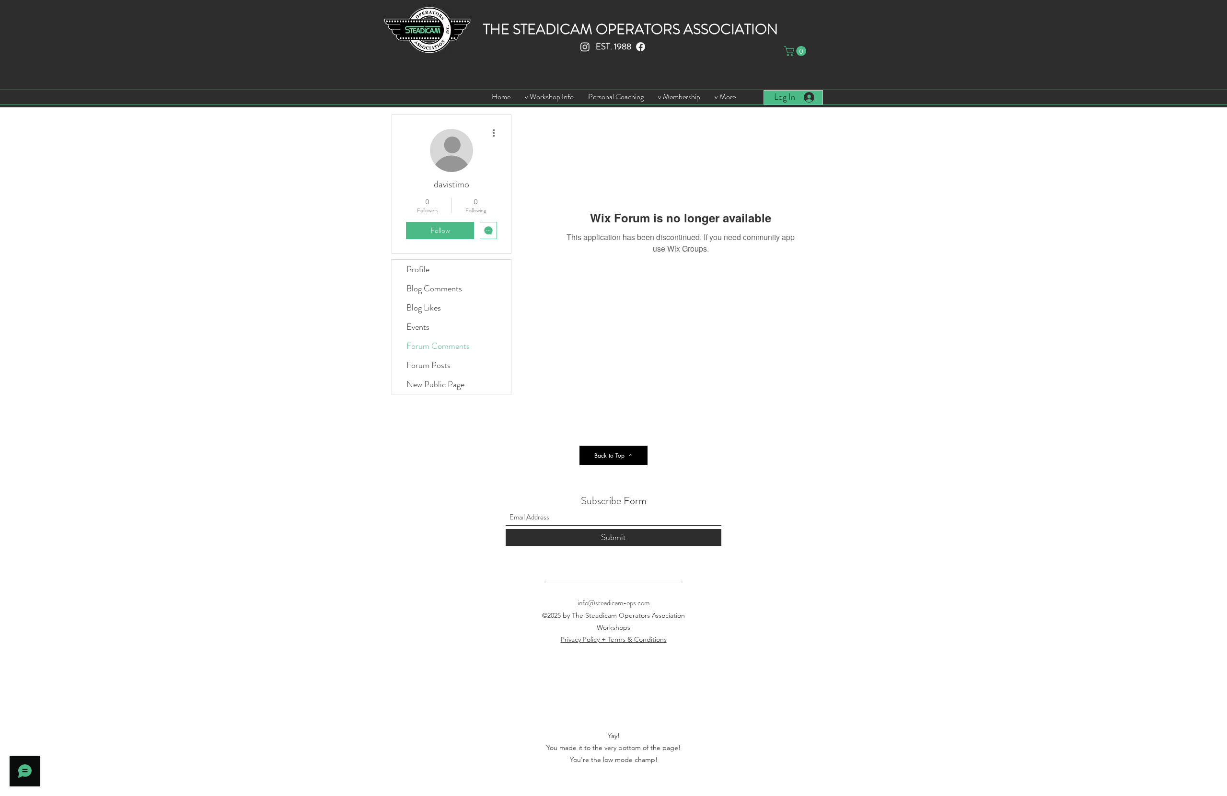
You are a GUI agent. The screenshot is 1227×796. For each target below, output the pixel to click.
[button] (796, 51)
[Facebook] (641, 47)
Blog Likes (423, 307)
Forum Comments (438, 346)
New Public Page (435, 384)
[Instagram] (585, 47)
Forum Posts (428, 365)
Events (417, 327)
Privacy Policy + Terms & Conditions (614, 639)
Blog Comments (434, 288)
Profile (417, 269)
